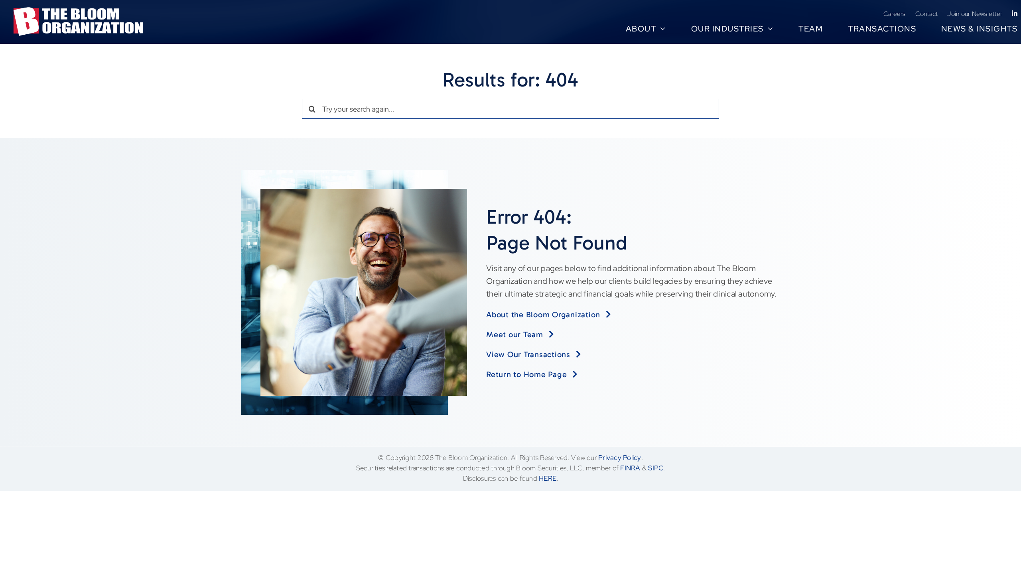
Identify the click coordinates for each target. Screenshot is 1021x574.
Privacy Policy (619, 457)
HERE (547, 478)
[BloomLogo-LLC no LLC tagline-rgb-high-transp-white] (78, 10)
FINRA (630, 468)
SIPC (655, 468)
